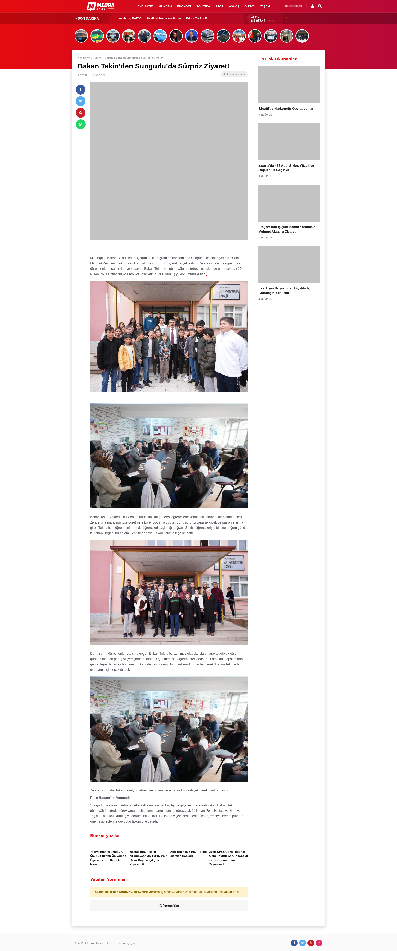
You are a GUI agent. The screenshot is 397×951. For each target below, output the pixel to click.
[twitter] (80, 101)
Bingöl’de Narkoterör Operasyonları (286, 108)
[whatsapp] (81, 124)
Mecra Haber (94, 943)
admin (82, 75)
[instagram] (319, 943)
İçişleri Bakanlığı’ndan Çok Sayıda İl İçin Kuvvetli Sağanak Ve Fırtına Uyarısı (172, 18)
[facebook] (80, 90)
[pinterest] (80, 113)
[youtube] (310, 943)
